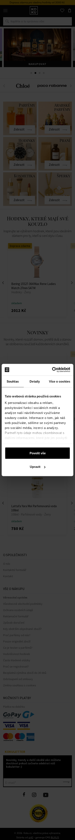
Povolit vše (38, 453)
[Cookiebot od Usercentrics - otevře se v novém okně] (53, 370)
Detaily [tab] (35, 381)
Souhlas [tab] (13, 381)
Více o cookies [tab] (59, 381)
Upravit (35, 467)
